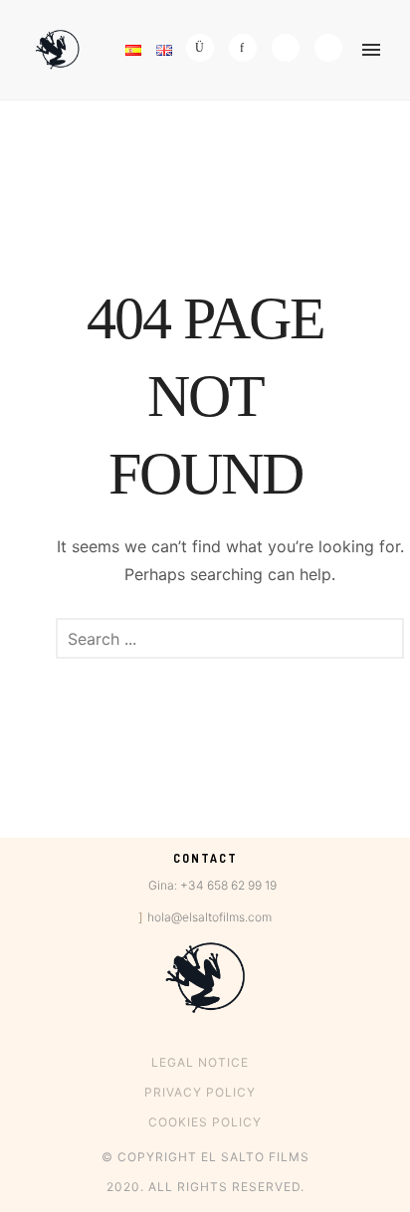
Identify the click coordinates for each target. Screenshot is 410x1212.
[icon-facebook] (248, 48)
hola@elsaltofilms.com (209, 916)
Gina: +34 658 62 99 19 (212, 885)
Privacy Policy (200, 1092)
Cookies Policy (205, 1121)
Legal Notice (200, 1062)
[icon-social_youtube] (328, 48)
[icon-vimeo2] (290, 48)
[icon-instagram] (205, 48)
